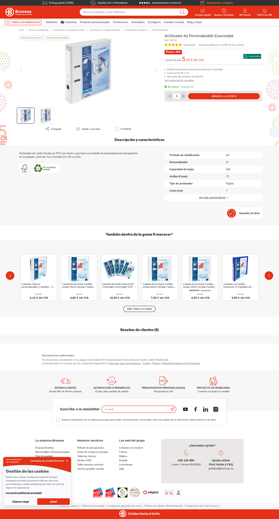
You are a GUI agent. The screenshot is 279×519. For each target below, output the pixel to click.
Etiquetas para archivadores (124, 363)
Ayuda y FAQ (84, 460)
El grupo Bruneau (44, 447)
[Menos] (170, 96)
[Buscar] (182, 12)
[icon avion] (172, 409)
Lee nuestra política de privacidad (23, 492)
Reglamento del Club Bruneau (202, 505)
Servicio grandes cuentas (90, 468)
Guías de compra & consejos (92, 452)
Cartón (146, 363)
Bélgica (123, 456)
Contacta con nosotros (131, 447)
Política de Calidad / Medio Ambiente (163, 505)
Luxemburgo (125, 464)
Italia (121, 468)
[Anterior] (21, 70)
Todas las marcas (86, 456)
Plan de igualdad (44, 456)
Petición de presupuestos (90, 447)
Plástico (156, 363)
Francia (123, 452)
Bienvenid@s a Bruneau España (52, 452)
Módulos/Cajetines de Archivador (181, 363)
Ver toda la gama (139, 309)
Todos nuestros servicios (90, 464)
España (123, 460)
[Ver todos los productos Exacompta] (252, 56)
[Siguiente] (155, 70)
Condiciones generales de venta (124, 505)
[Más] (183, 96)
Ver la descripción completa (179, 80)
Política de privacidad (92, 505)
